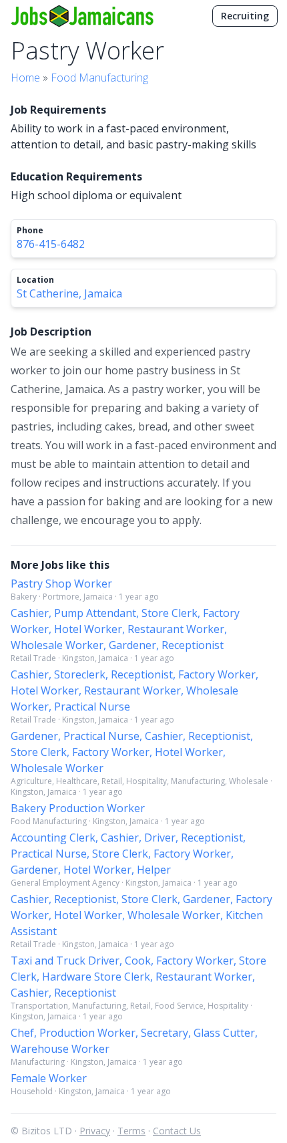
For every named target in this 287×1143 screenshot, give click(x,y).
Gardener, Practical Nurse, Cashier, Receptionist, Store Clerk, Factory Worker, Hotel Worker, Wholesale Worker (132, 752)
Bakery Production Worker (78, 808)
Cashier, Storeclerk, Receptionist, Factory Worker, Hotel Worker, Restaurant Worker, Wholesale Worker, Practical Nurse (134, 690)
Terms (131, 1130)
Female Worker (49, 1078)
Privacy (94, 1130)
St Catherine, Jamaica (69, 293)
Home (25, 77)
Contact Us (177, 1130)
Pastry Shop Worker (61, 583)
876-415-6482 (51, 244)
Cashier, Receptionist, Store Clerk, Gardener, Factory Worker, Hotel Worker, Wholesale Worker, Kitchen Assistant (141, 915)
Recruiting (245, 15)
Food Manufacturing (99, 77)
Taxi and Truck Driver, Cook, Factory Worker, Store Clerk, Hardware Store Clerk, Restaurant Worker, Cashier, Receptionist (138, 976)
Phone (30, 230)
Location (35, 280)
